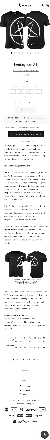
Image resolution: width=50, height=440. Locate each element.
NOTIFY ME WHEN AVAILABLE (26, 134)
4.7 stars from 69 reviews (26, 70)
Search (25, 380)
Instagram (26, 394)
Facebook (26, 386)
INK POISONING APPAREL (28, 400)
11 (38, 53)
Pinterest (26, 390)
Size (26, 81)
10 (35, 53)
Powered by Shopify (25, 403)
